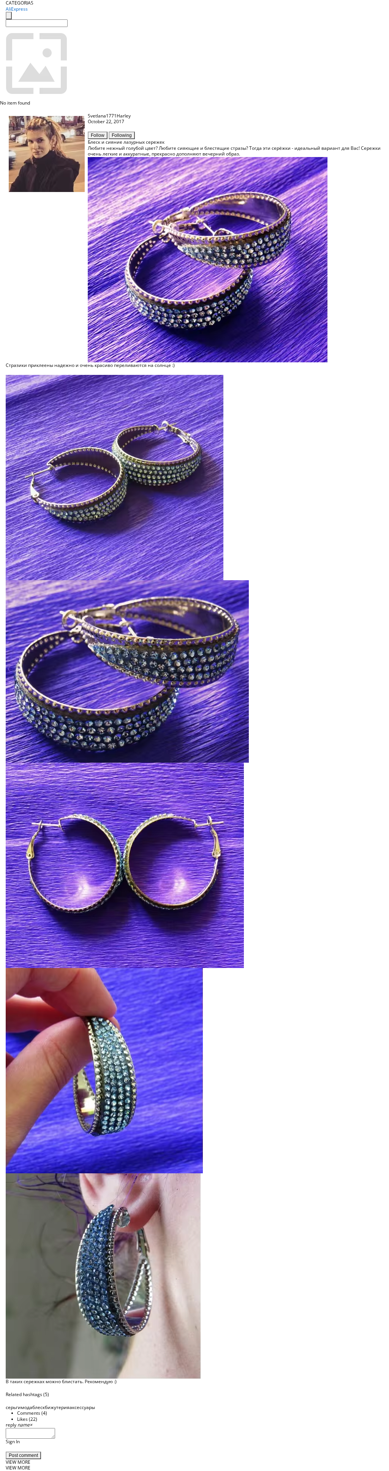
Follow (97, 135)
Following (122, 135)
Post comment (23, 1455)
